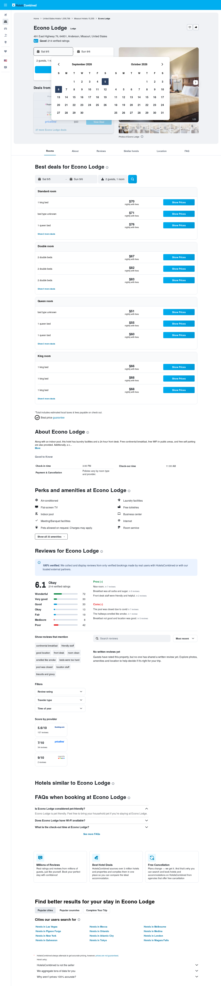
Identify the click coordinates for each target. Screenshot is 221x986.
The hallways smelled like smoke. (115, 613)
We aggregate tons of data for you (56, 971)
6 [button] (58, 89)
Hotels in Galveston (46, 940)
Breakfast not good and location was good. (120, 618)
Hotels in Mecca (98, 926)
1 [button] (74, 81)
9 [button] (82, 89)
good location (43, 652)
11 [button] (97, 89)
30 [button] (81, 113)
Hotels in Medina (153, 931)
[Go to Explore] (5, 42)
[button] (5, 5)
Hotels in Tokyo (98, 940)
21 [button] (66, 105)
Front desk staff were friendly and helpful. (120, 595)
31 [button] (162, 113)
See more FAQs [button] (91, 834)
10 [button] (89, 89)
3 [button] (89, 81)
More (37, 448)
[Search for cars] (5, 28)
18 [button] (97, 97)
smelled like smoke (46, 659)
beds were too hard (69, 659)
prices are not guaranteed (107, 955)
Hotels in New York (46, 935)
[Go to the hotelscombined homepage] (24, 4)
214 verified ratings (58, 41)
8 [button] (74, 89)
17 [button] (89, 97)
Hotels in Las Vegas (46, 926)
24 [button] (89, 105)
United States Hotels (52, 18)
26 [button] (105, 105)
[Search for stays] (5, 21)
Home (36, 18)
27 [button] (58, 113)
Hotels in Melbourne (155, 926)
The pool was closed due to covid (115, 609)
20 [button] (58, 105)
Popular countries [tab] (69, 910)
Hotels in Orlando (99, 931)
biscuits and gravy (45, 674)
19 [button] (105, 97)
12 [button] (105, 89)
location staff (62, 667)
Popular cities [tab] (45, 910)
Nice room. (104, 586)
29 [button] (74, 113)
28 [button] (66, 113)
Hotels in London (153, 935)
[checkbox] (51, 730)
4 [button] (97, 81)
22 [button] (74, 105)
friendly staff (67, 645)
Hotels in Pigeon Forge (48, 931)
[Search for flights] (5, 15)
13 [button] (58, 97)
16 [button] (81, 97)
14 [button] (66, 97)
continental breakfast (47, 645)
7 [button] (66, 89)
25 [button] (97, 105)
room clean (73, 652)
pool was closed (44, 667)
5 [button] (105, 81)
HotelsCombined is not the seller (55, 965)
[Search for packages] (5, 35)
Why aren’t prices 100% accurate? (56, 977)
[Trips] (5, 51)
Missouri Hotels (81, 18)
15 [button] (74, 97)
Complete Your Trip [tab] (96, 910)
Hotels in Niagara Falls (156, 940)
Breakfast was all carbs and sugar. (116, 591)
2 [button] (82, 81)
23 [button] (81, 105)
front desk (59, 652)
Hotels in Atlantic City (102, 935)
